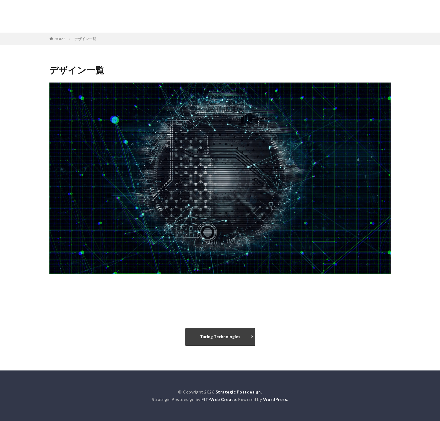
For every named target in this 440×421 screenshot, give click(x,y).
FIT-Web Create (218, 399)
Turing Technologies (220, 336)
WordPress (275, 399)
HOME (60, 38)
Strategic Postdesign (220, 13)
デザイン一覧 (85, 38)
